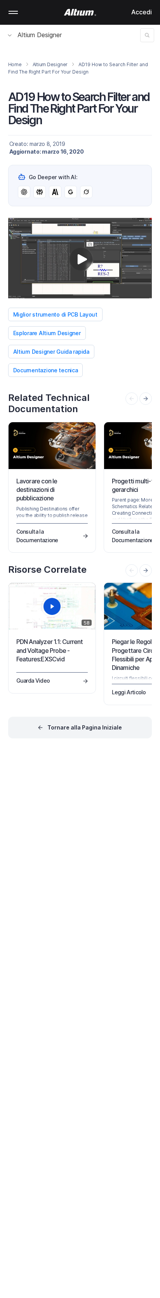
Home (15, 64)
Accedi (141, 12)
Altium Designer (39, 35)
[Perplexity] (39, 192)
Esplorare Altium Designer (47, 333)
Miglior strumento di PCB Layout (55, 314)
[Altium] (80, 12)
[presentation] (145, 398)
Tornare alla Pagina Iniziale (84, 727)
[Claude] (55, 192)
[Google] (70, 192)
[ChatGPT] (24, 192)
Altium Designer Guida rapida (51, 351)
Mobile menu (13, 12)
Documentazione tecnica (45, 370)
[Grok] (86, 192)
